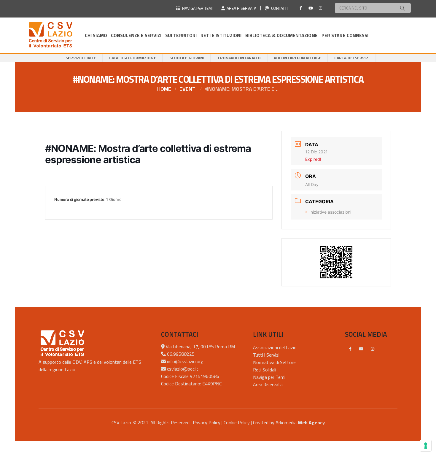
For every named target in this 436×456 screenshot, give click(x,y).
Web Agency (311, 422)
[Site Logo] (50, 35)
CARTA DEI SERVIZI (352, 58)
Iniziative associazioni (330, 212)
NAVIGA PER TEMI (196, 8)
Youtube (361, 348)
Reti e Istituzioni (221, 35)
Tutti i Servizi (266, 354)
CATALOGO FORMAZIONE (132, 58)
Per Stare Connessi (345, 35)
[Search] (402, 8)
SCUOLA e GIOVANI (187, 58)
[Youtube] (310, 8)
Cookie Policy (237, 422)
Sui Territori (181, 35)
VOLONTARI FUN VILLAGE (297, 58)
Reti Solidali (264, 369)
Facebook (350, 348)
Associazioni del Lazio (275, 347)
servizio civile (81, 58)
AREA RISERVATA (240, 8)
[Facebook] (301, 8)
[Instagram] (320, 8)
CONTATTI (278, 8)
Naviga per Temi (269, 377)
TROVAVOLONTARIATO (239, 58)
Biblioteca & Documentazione (281, 35)
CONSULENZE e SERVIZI (136, 35)
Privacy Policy (206, 422)
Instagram (372, 348)
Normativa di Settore (274, 362)
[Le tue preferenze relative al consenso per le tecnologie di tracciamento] (425, 445)
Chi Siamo (96, 35)
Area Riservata (268, 384)
